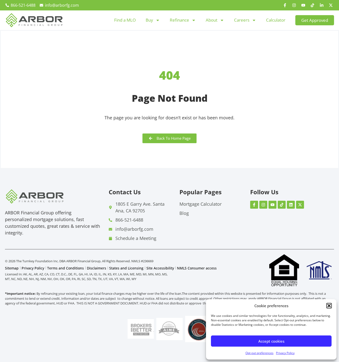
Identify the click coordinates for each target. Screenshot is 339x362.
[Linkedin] (291, 205)
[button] (329, 305)
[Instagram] (294, 5)
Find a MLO (125, 20)
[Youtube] (303, 5)
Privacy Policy (285, 353)
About (211, 20)
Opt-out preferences (259, 353)
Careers (241, 20)
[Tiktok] (312, 5)
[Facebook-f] (285, 5)
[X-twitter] (331, 5)
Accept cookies (271, 341)
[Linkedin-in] (321, 5)
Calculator (275, 20)
